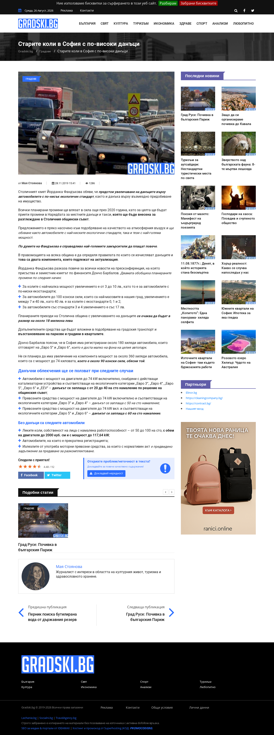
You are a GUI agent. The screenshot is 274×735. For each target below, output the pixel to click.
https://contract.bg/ (198, 403)
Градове (45, 51)
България (87, 24)
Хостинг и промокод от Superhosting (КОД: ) (113, 728)
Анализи (220, 24)
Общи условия (162, 707)
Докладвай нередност (108, 473)
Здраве (185, 24)
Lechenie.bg (29, 718)
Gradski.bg (25, 51)
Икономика (164, 24)
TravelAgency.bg (66, 718)
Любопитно (243, 24)
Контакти (87, 10)
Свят (105, 24)
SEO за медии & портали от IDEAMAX (45, 728)
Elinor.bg (191, 393)
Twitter (56, 475)
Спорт (202, 24)
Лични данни (199, 707)
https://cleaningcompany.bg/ (204, 398)
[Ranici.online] (218, 478)
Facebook (30, 475)
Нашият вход (194, 409)
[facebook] (244, 10)
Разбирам (168, 3)
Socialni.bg (46, 718)
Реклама (67, 10)
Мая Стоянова (32, 183)
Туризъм (141, 24)
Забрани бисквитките (198, 3)
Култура (121, 24)
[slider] (30, 466)
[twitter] (252, 10)
